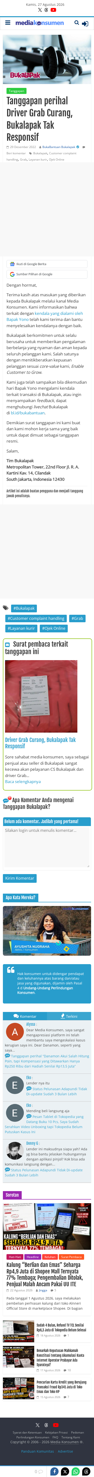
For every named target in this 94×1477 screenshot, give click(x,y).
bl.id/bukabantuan (28, 413)
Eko (28, 1077)
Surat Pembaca (71, 1257)
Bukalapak (40, 153)
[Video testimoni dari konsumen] (47, 931)
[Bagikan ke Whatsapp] (76, 1471)
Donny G (32, 1143)
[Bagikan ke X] (65, 1471)
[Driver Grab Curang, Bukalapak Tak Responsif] (41, 663)
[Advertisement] (47, 209)
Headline (33, 1257)
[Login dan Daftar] (85, 23)
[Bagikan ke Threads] (86, 1471)
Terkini (71, 1016)
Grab (23, 159)
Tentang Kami (70, 1437)
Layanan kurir (38, 159)
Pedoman (77, 1432)
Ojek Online (56, 159)
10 (69, 1370)
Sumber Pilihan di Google (34, 274)
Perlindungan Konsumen (32, 1437)
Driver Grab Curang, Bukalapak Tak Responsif (40, 743)
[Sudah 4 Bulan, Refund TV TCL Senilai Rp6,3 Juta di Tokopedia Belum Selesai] (18, 1323)
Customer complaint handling (37, 618)
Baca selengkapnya (23, 781)
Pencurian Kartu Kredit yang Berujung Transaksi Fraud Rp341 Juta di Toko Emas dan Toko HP (62, 1387)
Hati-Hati (15, 1257)
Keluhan (50, 1257)
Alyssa (30, 1024)
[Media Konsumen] (40, 23)
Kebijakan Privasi (56, 1432)
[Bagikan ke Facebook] (54, 1471)
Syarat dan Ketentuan (27, 1432)
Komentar (28, 1016)
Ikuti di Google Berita (31, 264)
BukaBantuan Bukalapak (58, 147)
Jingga (43, 1290)
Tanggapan (16, 91)
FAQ (55, 1437)
